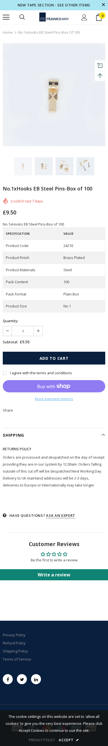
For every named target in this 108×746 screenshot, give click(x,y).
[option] (54, 94)
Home (8, 32)
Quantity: (10, 320)
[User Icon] (84, 17)
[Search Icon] (22, 17)
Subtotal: (10, 341)
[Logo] (54, 17)
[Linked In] (36, 679)
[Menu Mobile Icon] (6, 17)
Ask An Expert (60, 515)
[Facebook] (8, 679)
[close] (103, 5)
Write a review (54, 575)
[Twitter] (22, 679)
